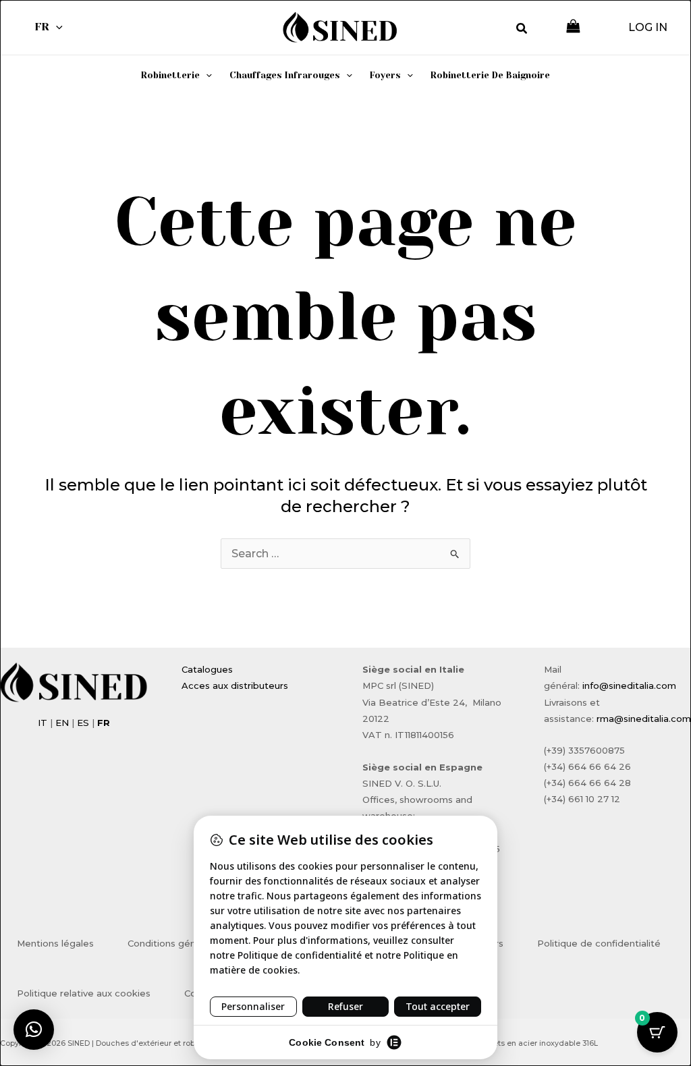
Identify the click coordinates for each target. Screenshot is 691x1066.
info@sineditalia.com (629, 685)
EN (62, 722)
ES (83, 722)
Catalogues (207, 669)
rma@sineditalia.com (644, 718)
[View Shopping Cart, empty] (573, 27)
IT (42, 722)
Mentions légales (55, 943)
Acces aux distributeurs (235, 685)
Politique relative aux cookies (83, 993)
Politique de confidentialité (599, 943)
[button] (56, 27)
